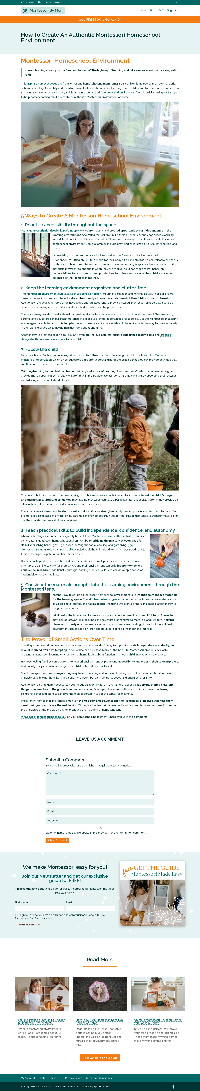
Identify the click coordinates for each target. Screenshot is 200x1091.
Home (143, 10)
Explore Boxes (47, 1078)
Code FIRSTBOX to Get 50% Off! (100, 19)
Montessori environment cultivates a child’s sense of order (64, 293)
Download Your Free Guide (28, 925)
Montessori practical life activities (113, 536)
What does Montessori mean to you (43, 716)
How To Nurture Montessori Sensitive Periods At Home (99, 1021)
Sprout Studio (102, 1086)
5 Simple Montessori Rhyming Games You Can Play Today (158, 1021)
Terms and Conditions (99, 1078)
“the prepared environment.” (119, 92)
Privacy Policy (73, 1078)
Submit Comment (57, 840)
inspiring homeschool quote (44, 83)
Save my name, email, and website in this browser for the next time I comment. (96, 832)
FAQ (161, 10)
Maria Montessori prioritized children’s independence (54, 230)
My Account (28, 1078)
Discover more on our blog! (100, 1057)
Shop (152, 10)
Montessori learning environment (109, 599)
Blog (169, 10)
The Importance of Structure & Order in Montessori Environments (41, 1021)
